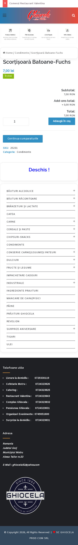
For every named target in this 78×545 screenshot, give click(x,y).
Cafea (11, 214)
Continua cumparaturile (22, 139)
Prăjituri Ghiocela (20, 313)
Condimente (22, 53)
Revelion (13, 321)
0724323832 (43, 402)
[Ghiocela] (39, 15)
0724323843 (42, 396)
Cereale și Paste (18, 229)
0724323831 (42, 408)
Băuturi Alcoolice (20, 191)
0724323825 (43, 390)
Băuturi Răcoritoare (22, 198)
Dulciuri (13, 260)
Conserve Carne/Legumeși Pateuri (31, 252)
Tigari (11, 336)
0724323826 (42, 384)
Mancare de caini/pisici (24, 298)
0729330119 (42, 378)
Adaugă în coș (62, 121)
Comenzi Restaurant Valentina (27, 3)
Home (9, 53)
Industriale (15, 283)
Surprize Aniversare (21, 329)
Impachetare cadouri (22, 275)
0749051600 (42, 414)
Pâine (10, 306)
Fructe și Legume (19, 267)
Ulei (10, 344)
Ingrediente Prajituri (22, 290)
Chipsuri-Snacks (18, 237)
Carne (11, 221)
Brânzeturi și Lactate (22, 206)
